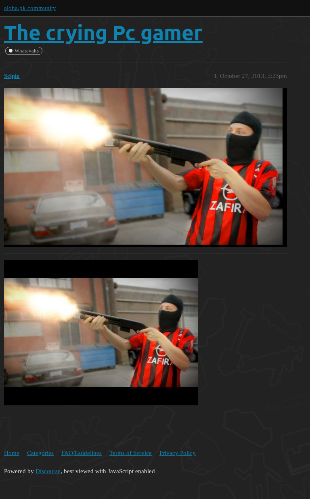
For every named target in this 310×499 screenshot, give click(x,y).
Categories (40, 453)
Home (11, 453)
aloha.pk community (30, 8)
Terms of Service (130, 453)
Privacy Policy (177, 453)
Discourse (48, 471)
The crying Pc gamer (103, 32)
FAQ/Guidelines (81, 453)
